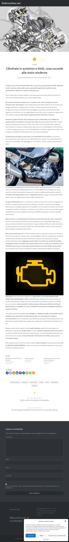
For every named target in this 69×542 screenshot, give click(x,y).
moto (47, 382)
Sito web (8, 475)
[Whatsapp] (30, 372)
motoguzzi (54, 382)
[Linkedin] (17, 372)
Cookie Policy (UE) (15, 509)
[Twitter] (10, 372)
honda (41, 382)
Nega (41, 535)
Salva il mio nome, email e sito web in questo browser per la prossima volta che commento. (32, 487)
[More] (33, 372)
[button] (65, 521)
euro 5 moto (33, 382)
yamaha (34, 385)
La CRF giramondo (29, 358)
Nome (8, 459)
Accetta (30, 535)
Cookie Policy (46, 539)
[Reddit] (13, 372)
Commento (9, 437)
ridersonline (31, 77)
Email (8, 467)
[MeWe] (23, 372)
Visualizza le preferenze (57, 535)
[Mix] (26, 372)
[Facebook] (7, 372)
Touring (34, 64)
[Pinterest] (20, 372)
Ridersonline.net (11, 3)
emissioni (25, 382)
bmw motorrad (15, 382)
